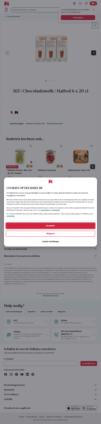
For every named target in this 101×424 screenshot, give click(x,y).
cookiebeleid (55, 210)
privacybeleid (45, 210)
